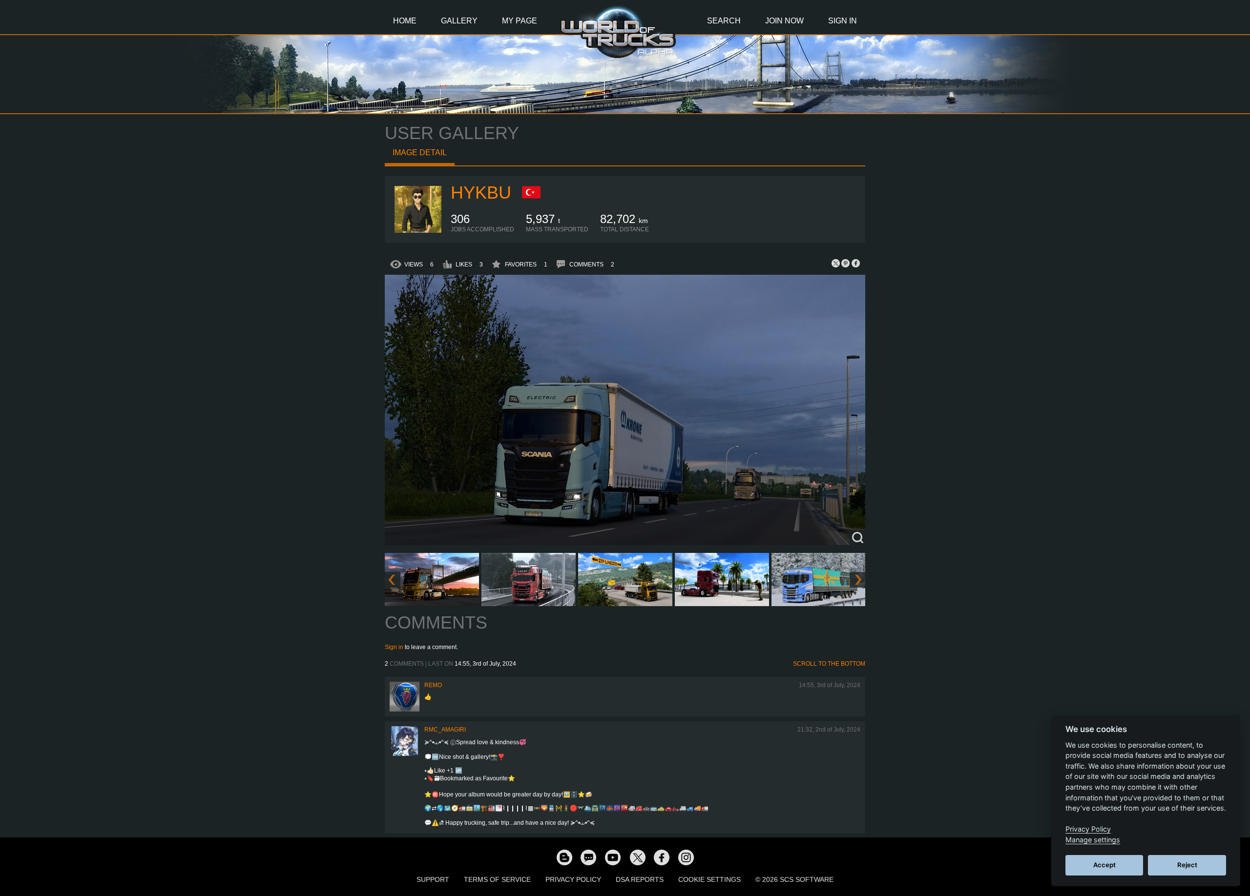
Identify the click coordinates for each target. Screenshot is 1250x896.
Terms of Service (497, 879)
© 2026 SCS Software (794, 879)
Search (724, 21)
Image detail (420, 152)
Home (405, 21)
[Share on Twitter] (836, 263)
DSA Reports (640, 879)
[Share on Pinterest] (846, 263)
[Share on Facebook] (855, 263)
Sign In (842, 21)
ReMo (433, 685)
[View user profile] (418, 230)
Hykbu (481, 193)
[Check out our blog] (564, 857)
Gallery (459, 21)
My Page (519, 21)
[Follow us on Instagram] (686, 857)
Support (433, 879)
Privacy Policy (573, 879)
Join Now (784, 21)
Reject (1187, 865)
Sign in (394, 647)
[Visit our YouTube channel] (613, 857)
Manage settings (1092, 839)
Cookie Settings (709, 879)
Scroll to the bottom (829, 663)
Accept (1104, 865)
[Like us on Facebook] (661, 857)
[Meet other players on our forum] (588, 857)
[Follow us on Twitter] (637, 857)
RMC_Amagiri (445, 729)
